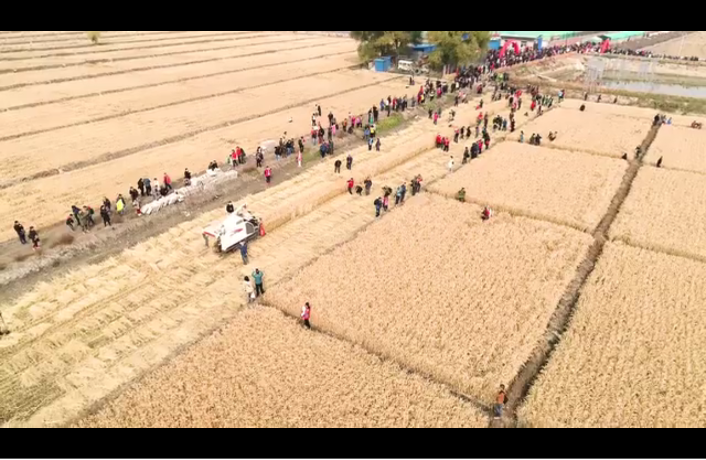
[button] (7, 450)
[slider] (672, 450)
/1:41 (38, 449)
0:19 (25, 449)
